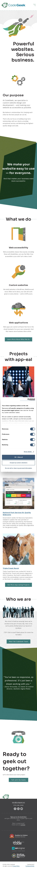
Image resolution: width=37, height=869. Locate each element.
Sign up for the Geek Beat (18, 817)
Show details (28, 451)
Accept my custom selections (18, 462)
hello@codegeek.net (18, 802)
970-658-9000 (18, 805)
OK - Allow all (18, 457)
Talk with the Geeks (18, 780)
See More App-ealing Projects (18, 585)
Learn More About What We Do (18, 339)
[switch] (32, 434)
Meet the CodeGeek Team (18, 641)
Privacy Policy (15, 866)
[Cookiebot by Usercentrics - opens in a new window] (27, 399)
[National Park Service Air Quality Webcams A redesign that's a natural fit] (18, 493)
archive (23, 825)
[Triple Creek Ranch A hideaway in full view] (18, 549)
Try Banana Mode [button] (29, 866)
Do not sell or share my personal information (18, 468)
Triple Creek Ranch (11, 568)
